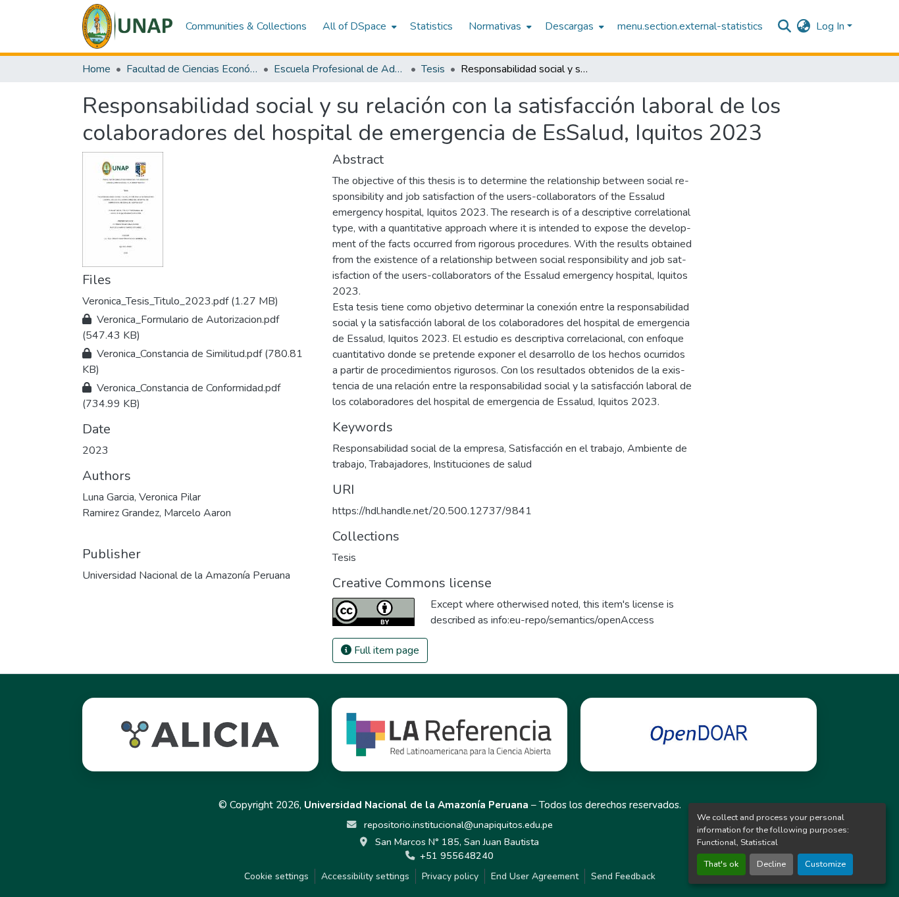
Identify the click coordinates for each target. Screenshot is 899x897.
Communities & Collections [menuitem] (246, 26)
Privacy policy (450, 876)
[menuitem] (358, 26)
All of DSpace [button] (354, 26)
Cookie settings (276, 876)
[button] (127, 26)
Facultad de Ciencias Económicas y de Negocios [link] (192, 69)
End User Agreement (534, 876)
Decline (771, 864)
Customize (825, 864)
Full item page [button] (385, 650)
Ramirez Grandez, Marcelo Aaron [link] (156, 513)
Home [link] (96, 69)
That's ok (721, 864)
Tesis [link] (433, 69)
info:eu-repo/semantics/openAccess (572, 620)
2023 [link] (95, 450)
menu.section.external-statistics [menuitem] (690, 26)
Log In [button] (831, 26)
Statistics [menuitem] (431, 26)
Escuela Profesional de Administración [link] (339, 69)
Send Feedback (623, 876)
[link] (199, 301)
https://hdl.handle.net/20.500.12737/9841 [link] (432, 511)
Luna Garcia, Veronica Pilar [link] (141, 497)
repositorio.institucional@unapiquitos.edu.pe (457, 824)
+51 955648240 (457, 855)
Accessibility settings (365, 876)
